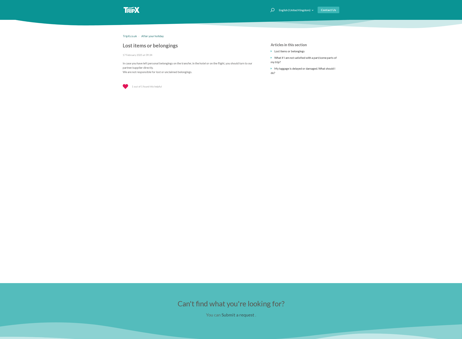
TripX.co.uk (130, 36)
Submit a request (238, 314)
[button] (270, 9)
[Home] (131, 10)
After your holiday (152, 36)
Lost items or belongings (289, 51)
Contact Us (328, 10)
